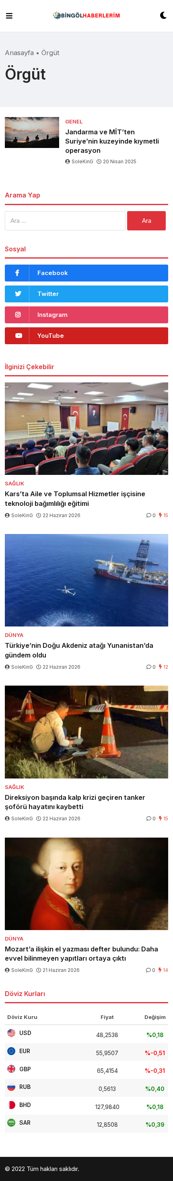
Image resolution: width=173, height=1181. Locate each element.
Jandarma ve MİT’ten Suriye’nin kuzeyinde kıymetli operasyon (112, 141)
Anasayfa (19, 53)
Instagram (52, 314)
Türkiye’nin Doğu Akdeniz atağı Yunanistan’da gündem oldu (79, 650)
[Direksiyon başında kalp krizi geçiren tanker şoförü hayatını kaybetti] (86, 732)
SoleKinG (82, 161)
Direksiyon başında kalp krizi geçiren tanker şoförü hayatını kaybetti (75, 802)
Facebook (52, 273)
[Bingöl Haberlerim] (86, 16)
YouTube (50, 335)
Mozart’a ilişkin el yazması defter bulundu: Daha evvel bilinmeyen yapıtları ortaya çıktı (81, 953)
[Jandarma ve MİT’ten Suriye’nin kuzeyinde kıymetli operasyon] (32, 132)
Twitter (48, 294)
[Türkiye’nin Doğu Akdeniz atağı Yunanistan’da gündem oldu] (86, 580)
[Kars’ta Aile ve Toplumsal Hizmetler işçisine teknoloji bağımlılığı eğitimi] (86, 428)
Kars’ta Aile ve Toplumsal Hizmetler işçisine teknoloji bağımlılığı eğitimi (75, 498)
